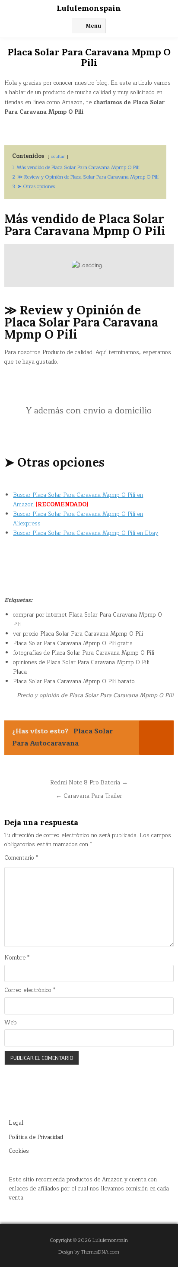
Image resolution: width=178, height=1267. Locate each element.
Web (10, 1022)
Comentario (21, 858)
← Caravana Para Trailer (89, 796)
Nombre (16, 958)
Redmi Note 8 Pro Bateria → (89, 782)
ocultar (58, 156)
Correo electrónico (29, 990)
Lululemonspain (89, 8)
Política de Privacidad (36, 1137)
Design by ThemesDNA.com (88, 1252)
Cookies (19, 1151)
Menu (93, 25)
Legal (16, 1123)
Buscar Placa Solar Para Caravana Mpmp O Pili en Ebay (85, 533)
